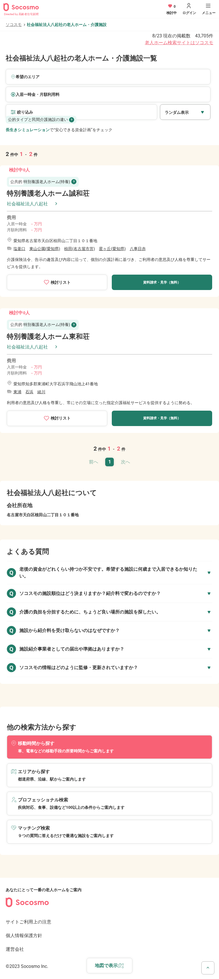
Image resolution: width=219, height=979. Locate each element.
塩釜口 (19, 248)
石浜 (29, 392)
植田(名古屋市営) (79, 248)
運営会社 (15, 949)
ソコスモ (14, 24)
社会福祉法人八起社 (27, 203)
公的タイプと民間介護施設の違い (38, 119)
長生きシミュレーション (28, 129)
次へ (125, 462)
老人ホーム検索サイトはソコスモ (179, 42)
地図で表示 (106, 965)
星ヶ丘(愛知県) (112, 248)
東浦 (17, 392)
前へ (93, 462)
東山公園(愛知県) (44, 248)
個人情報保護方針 (24, 935)
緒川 (41, 392)
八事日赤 (138, 248)
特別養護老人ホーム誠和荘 (48, 193)
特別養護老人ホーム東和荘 (48, 336)
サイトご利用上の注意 (28, 922)
